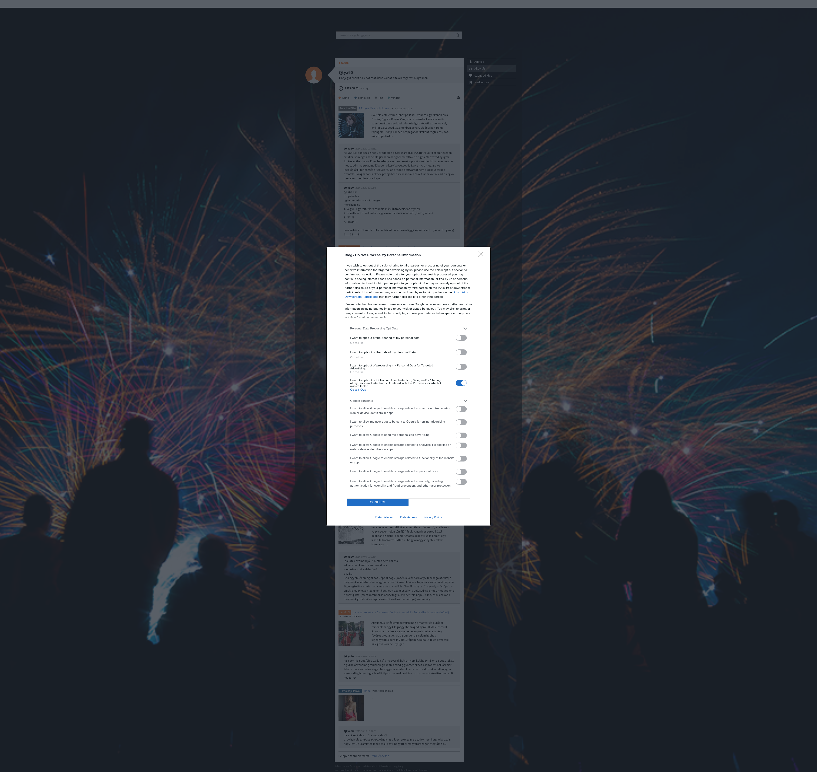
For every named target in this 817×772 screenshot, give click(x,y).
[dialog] (408, 386)
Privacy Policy (432, 517)
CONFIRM (378, 502)
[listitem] (408, 328)
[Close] (482, 255)
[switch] (461, 338)
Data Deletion (384, 517)
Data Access (408, 517)
